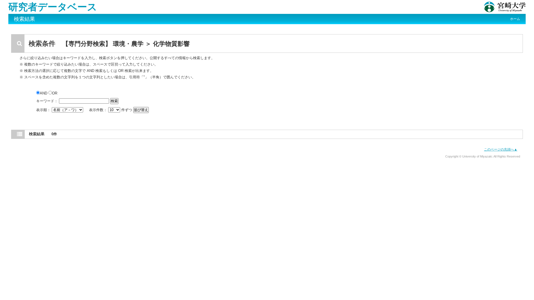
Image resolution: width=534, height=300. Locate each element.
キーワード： (47, 101)
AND (44, 93)
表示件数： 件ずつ (111, 110)
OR (54, 93)
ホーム (515, 19)
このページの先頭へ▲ (500, 149)
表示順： (44, 110)
